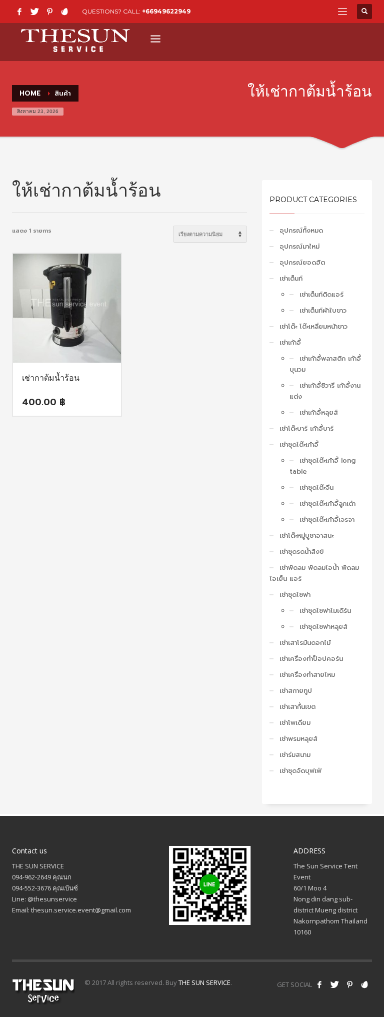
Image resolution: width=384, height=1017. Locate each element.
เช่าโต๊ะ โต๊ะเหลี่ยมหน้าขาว (314, 326)
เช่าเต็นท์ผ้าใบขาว (323, 310)
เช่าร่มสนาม (295, 754)
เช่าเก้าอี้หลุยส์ (319, 412)
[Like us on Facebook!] (319, 984)
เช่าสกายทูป (296, 690)
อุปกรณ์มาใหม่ (300, 246)
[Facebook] (19, 11)
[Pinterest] (49, 11)
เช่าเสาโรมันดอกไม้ (305, 642)
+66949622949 (166, 11)
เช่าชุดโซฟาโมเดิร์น (325, 610)
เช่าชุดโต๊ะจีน (317, 487)
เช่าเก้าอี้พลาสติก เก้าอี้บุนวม (325, 364)
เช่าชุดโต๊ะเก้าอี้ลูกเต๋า (328, 503)
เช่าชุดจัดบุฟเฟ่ (301, 770)
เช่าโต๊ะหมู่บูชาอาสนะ (307, 535)
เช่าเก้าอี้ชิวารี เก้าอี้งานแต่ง (325, 391)
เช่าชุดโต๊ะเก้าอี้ (299, 444)
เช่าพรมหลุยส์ (299, 738)
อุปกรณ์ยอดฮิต (302, 262)
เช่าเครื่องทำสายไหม (307, 674)
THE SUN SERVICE (204, 982)
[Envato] (64, 11)
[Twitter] (34, 11)
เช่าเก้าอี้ (290, 342)
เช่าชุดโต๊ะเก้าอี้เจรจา (327, 519)
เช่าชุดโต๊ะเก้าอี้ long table (323, 466)
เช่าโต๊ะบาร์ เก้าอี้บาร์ (307, 428)
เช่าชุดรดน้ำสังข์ (302, 551)
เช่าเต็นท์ (291, 278)
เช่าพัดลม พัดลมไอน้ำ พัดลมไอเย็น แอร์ (314, 573)
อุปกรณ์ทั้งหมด (301, 230)
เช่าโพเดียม (295, 722)
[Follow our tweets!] (334, 984)
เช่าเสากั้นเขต (298, 706)
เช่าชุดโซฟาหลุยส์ (324, 626)
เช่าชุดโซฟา (295, 594)
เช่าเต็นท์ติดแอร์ (322, 294)
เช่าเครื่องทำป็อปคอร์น (311, 658)
